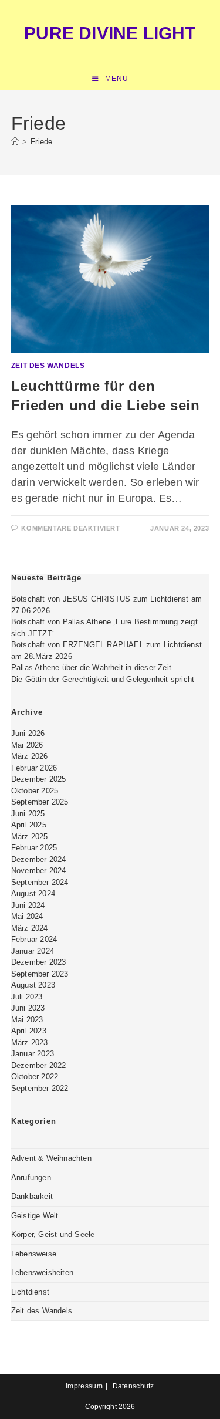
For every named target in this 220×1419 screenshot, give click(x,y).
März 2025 (29, 836)
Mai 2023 (27, 1019)
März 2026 (29, 756)
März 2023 (29, 1042)
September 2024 (40, 882)
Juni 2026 (28, 733)
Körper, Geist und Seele (53, 1234)
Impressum (84, 1386)
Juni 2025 (28, 813)
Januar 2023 (32, 1053)
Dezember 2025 (38, 779)
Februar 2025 (34, 847)
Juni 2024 (28, 905)
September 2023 (40, 973)
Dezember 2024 (38, 859)
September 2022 (40, 1088)
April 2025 (28, 824)
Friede (41, 141)
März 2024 (29, 928)
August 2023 (33, 985)
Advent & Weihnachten (51, 1158)
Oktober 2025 (34, 790)
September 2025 (40, 802)
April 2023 (28, 1030)
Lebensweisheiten (42, 1272)
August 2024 (33, 893)
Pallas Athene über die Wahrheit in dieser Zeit (91, 667)
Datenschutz (133, 1386)
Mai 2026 (27, 745)
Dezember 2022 (38, 1065)
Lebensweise (33, 1253)
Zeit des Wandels (48, 365)
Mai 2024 (27, 916)
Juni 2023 (28, 1008)
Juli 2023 (27, 996)
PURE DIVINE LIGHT (109, 33)
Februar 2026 (34, 767)
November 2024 (38, 870)
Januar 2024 (32, 951)
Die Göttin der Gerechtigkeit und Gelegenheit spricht (102, 679)
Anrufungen (31, 1177)
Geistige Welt (35, 1215)
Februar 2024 (34, 939)
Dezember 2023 (38, 962)
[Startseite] (15, 141)
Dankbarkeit (32, 1196)
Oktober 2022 (34, 1076)
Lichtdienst (30, 1292)
